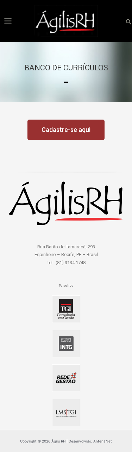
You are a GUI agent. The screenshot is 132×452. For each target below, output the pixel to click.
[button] (129, 21)
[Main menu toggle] (7, 20)
